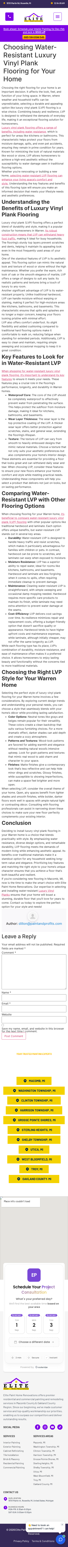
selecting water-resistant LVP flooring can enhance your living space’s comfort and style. (32, 179)
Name (6, 992)
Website (7, 1014)
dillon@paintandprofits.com (40, 924)
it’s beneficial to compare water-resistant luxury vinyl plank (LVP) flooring (33, 518)
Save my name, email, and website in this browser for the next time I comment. (33, 1030)
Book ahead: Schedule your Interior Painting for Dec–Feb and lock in (34, 30)
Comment (9, 952)
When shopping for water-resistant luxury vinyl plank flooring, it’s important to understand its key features (33, 375)
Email (6, 1003)
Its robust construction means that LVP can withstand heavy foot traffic (33, 234)
